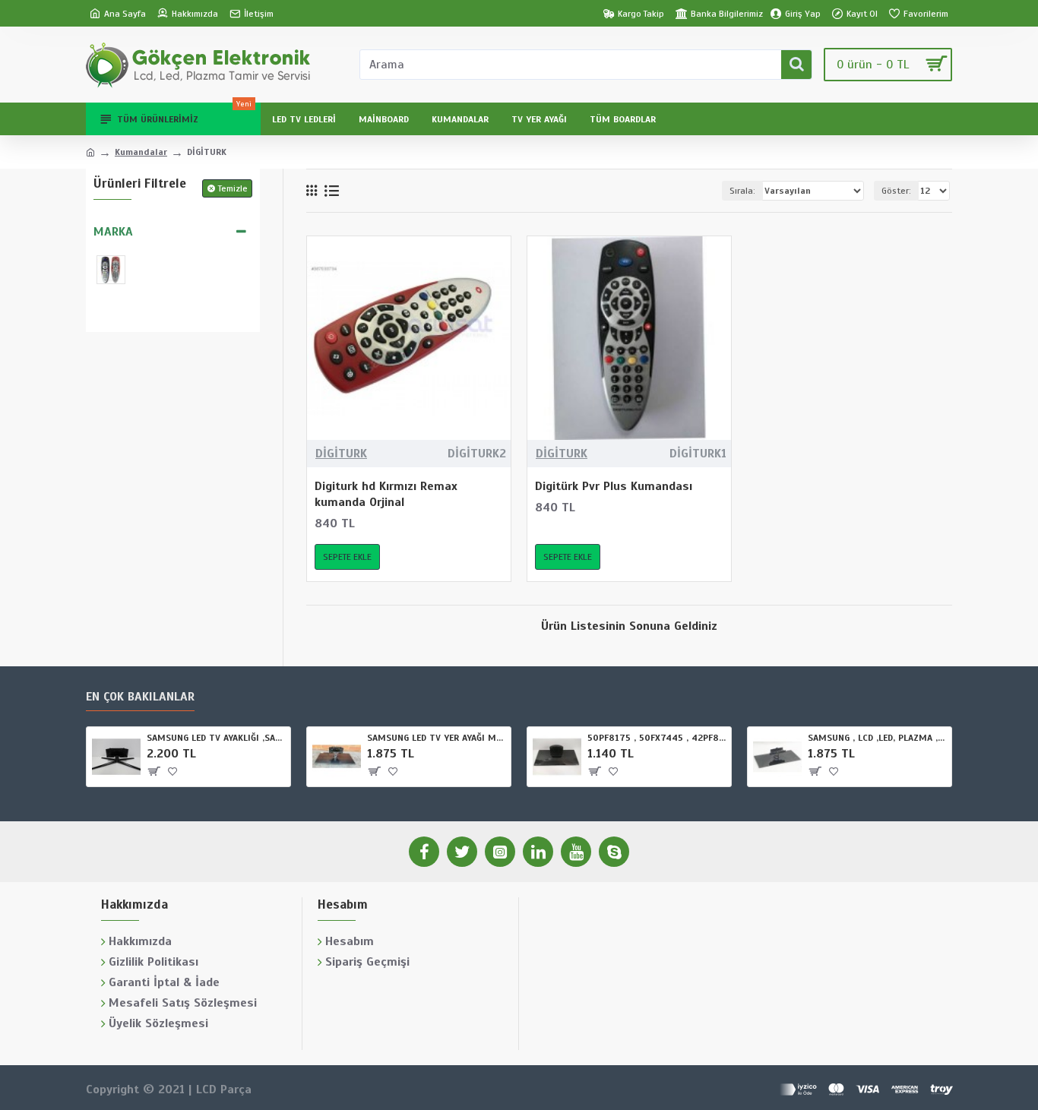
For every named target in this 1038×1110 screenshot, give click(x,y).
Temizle (233, 188)
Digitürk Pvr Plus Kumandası (613, 486)
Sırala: (742, 190)
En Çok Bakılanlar (140, 696)
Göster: (896, 190)
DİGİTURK (341, 453)
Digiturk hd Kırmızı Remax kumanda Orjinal (386, 494)
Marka (113, 231)
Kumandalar (141, 152)
